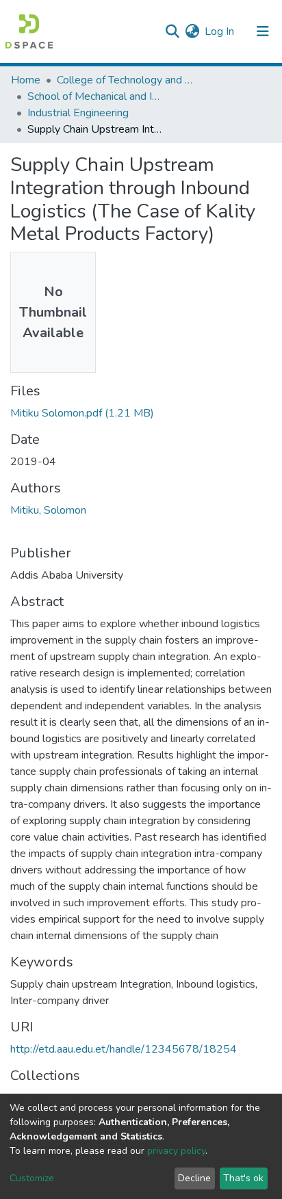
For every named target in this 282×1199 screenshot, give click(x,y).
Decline (194, 1178)
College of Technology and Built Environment (125, 80)
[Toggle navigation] (263, 31)
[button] (192, 31)
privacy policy (176, 1150)
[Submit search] (172, 31)
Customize (32, 1178)
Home (25, 80)
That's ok (243, 1178)
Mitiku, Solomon (48, 510)
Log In (220, 31)
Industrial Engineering (78, 112)
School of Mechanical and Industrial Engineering (95, 96)
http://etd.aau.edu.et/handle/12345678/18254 (123, 1049)
